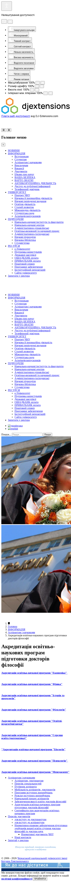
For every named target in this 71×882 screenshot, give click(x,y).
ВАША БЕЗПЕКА (25, 177)
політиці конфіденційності (16, 878)
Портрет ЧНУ (22, 195)
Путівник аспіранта (26, 786)
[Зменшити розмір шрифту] (37, 86)
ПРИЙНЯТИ (40, 879)
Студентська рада (24, 213)
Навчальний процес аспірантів (32, 798)
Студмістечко (22, 243)
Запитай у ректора (18, 840)
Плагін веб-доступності (15, 116)
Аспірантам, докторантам (29, 780)
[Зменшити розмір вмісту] (38, 83)
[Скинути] (4, 21)
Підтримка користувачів (28, 252)
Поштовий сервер (25, 263)
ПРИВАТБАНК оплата (28, 260)
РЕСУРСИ (14, 246)
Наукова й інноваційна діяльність (33, 198)
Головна (12, 626)
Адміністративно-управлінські (32, 228)
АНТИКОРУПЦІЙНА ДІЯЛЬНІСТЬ (35, 183)
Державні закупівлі (25, 254)
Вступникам (22, 156)
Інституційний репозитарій (30, 269)
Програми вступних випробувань (34, 792)
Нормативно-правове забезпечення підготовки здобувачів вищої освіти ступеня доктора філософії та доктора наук (41, 828)
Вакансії (19, 168)
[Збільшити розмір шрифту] (42, 86)
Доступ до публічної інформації (32, 186)
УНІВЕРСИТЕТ (17, 192)
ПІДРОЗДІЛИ (16, 219)
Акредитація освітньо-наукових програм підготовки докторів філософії (37, 806)
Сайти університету (26, 272)
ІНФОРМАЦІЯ (16, 153)
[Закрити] (10, 22)
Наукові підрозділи (25, 237)
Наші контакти (23, 837)
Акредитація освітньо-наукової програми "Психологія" (34, 760)
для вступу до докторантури (30, 819)
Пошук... (6, 434)
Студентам (21, 159)
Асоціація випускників (28, 216)
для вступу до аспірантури (29, 822)
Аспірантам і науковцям (28, 162)
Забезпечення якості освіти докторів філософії (40, 801)
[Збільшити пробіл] (50, 93)
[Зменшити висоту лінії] (32, 90)
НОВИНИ (14, 150)
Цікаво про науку (24, 174)
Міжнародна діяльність (27, 210)
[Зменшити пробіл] (45, 93)
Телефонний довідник (27, 189)
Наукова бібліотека (25, 240)
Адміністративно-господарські (32, 234)
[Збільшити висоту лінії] (37, 90)
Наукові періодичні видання (30, 201)
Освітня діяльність (25, 204)
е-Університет (22, 249)
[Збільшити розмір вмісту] (42, 83)
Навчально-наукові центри (29, 225)
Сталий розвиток (24, 207)
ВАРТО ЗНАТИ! (24, 180)
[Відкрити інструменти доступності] (6, 6)
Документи (21, 171)
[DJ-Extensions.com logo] (35, 113)
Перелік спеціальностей (28, 783)
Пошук (47, 434)
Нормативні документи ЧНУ (37, 834)
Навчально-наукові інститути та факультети (39, 222)
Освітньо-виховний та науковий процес (37, 231)
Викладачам (21, 165)
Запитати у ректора (19, 275)
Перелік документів (19, 816)
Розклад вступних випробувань (32, 795)
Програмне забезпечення (29, 266)
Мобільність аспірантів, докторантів (35, 789)
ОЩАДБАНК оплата (26, 257)
